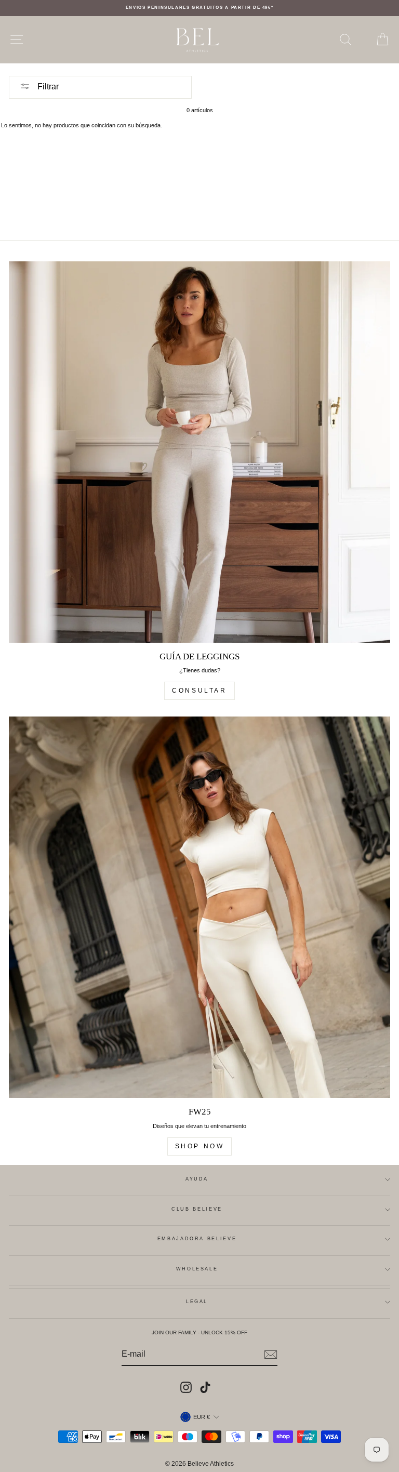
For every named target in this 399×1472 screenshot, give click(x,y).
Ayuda (196, 1179)
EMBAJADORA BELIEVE (197, 1238)
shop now (199, 1146)
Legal (197, 1301)
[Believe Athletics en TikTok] (205, 1387)
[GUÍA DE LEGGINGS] (199, 452)
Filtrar (47, 86)
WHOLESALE (197, 1268)
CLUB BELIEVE (196, 1209)
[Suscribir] (270, 1354)
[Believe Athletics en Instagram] (186, 1387)
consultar (199, 690)
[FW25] (199, 907)
